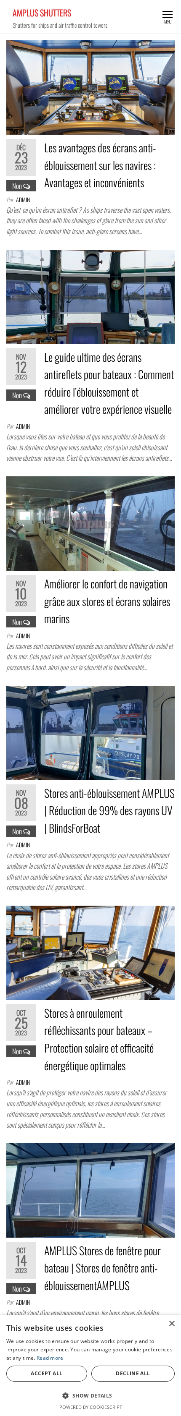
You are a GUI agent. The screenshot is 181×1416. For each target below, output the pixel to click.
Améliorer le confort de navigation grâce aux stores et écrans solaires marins (107, 601)
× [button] (171, 1324)
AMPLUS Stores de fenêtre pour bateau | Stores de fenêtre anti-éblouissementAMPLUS (102, 1267)
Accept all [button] (46, 1373)
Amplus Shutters (42, 12)
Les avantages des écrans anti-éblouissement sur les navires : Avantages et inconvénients (100, 165)
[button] (90, 1395)
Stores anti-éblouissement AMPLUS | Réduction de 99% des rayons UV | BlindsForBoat (109, 810)
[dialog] (90, 1365)
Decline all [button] (133, 1373)
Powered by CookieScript (90, 1407)
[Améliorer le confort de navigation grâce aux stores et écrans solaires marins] (90, 522)
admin (23, 199)
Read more (50, 1357)
